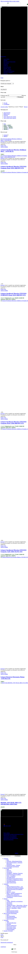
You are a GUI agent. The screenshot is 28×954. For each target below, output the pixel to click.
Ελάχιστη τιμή (4, 95)
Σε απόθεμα (6, 104)
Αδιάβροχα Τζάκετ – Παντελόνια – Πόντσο (17, 905)
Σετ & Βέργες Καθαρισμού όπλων (15, 880)
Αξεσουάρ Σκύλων (11, 881)
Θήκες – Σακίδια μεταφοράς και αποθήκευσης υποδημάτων (14, 894)
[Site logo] (14, 6)
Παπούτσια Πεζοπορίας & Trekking (15, 888)
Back (8, 860)
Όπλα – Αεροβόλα (11, 876)
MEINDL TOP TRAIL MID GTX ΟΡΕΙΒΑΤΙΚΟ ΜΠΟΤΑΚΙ (11, 803)
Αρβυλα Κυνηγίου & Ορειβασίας (14, 889)
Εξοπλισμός (9, 872)
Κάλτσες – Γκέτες (11, 892)
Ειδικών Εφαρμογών (12, 925)
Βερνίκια (9, 924)
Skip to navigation (5, 1)
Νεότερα (6, 115)
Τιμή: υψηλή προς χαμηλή (10, 118)
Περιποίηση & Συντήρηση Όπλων (15, 878)
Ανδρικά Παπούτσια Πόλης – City (15, 886)
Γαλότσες (9, 890)
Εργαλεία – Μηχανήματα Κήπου (14, 861)
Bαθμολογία (6, 114)
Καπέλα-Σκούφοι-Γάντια (12, 910)
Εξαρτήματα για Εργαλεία (13, 866)
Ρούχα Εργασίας (10, 918)
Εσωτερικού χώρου (11, 928)
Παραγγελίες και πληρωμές (10, 835)
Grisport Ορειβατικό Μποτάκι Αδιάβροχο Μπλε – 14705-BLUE (13, 150)
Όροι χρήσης (7, 833)
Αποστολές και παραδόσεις (10, 837)
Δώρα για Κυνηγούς (11, 882)
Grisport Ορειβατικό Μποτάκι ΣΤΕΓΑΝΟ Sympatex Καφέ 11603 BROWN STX (13, 422)
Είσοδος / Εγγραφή (8, 930)
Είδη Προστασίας (11, 916)
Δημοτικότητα (7, 112)
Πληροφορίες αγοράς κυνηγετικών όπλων (13, 834)
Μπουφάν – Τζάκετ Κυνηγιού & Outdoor (16, 906)
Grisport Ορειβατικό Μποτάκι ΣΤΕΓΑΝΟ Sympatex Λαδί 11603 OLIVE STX (13, 550)
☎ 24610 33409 (7, 825)
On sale (5, 103)
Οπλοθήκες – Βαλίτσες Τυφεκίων (15, 873)
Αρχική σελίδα (4, 106)
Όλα (5, 123)
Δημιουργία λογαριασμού (7, 942)
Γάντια (8, 909)
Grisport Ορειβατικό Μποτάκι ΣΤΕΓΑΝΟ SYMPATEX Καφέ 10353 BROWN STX (13, 294)
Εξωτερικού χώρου (11, 926)
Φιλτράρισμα (20, 97)
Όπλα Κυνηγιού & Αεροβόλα (14, 874)
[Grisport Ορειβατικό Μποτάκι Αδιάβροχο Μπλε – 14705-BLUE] (14, 140)
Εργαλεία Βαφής (10, 929)
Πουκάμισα (9, 902)
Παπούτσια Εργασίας (12, 917)
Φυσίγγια (9, 870)
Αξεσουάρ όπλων (11, 877)
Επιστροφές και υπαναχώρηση (11, 838)
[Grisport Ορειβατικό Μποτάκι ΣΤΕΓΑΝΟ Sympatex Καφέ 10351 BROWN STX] (14, 157)
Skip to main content (14, 1)
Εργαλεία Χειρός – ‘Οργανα (13, 865)
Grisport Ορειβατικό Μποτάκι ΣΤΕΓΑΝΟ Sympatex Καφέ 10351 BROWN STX (13, 167)
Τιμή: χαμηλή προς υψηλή (10, 116)
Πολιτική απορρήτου (8, 839)
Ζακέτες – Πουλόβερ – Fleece (14, 908)
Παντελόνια (9, 904)
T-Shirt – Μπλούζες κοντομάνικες (15, 901)
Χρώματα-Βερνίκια (11, 922)
